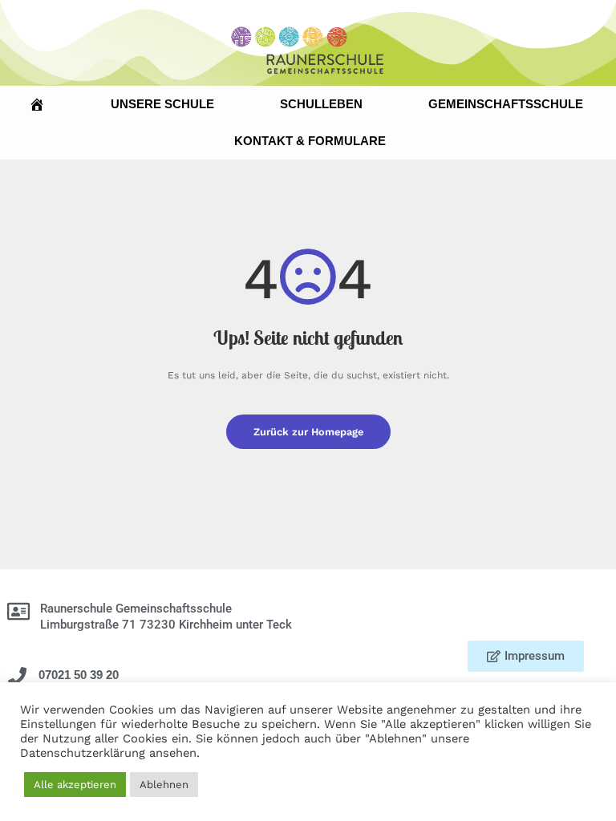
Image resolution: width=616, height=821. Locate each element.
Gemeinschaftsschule (505, 104)
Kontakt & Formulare (310, 141)
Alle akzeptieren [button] (75, 785)
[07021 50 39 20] (17, 676)
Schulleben (321, 104)
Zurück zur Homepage (308, 432)
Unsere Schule (162, 104)
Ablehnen (164, 785)
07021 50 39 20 (78, 674)
